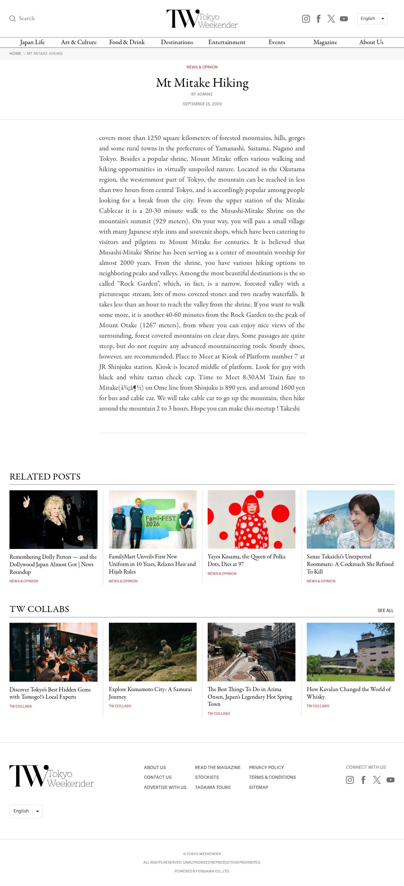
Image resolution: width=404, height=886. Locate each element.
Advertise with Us (165, 787)
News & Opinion (202, 67)
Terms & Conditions (272, 777)
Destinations (177, 42)
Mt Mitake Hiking (45, 53)
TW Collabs (20, 706)
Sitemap (258, 787)
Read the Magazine (218, 767)
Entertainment (227, 42)
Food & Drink (127, 42)
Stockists (207, 777)
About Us (371, 42)
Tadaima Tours (213, 787)
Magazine (325, 42)
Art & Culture (79, 42)
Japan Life (32, 42)
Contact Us (158, 777)
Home (15, 53)
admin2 (205, 94)
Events (277, 42)
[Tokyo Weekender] (51, 785)
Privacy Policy (266, 767)
